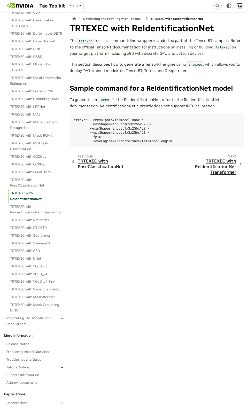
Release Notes (17, 344)
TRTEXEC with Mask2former (32, 297)
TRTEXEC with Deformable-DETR (36, 33)
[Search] (217, 6)
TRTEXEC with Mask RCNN (31, 135)
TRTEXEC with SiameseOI (30, 243)
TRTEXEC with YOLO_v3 (28, 266)
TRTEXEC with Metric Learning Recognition (34, 125)
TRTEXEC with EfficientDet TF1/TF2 (31, 67)
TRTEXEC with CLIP (25, 12)
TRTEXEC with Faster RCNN (32, 91)
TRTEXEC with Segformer (30, 235)
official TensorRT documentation (111, 47)
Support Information (22, 375)
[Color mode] (229, 6)
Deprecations (16, 403)
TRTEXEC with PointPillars (30, 172)
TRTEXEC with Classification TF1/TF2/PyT (32, 23)
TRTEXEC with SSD (25, 251)
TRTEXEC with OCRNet (28, 164)
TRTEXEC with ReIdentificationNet (26, 196)
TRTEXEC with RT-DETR (28, 228)
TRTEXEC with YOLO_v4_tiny (32, 281)
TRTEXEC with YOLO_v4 (28, 274)
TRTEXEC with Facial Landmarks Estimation (35, 81)
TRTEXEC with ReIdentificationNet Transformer (36, 209)
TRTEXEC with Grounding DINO (34, 99)
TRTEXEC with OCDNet (28, 156)
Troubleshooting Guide (23, 359)
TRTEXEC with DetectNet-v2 (32, 41)
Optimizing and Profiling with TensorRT (113, 19)
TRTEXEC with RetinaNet (29, 220)
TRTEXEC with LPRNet (27, 106)
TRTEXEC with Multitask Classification (29, 146)
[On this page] (240, 6)
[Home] (74, 18)
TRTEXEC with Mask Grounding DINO (34, 308)
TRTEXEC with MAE (25, 114)
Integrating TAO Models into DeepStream (28, 321)
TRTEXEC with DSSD (26, 56)
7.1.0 (73, 5)
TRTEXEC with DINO (25, 49)
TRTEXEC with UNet (25, 258)
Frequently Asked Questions (28, 352)
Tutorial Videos (18, 367)
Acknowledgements (21, 382)
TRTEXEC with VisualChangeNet (35, 289)
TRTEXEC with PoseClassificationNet (27, 183)
